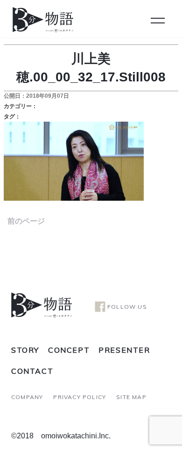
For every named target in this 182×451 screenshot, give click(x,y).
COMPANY (27, 396)
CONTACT (32, 371)
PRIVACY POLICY (79, 396)
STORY (25, 350)
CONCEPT (69, 350)
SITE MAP (131, 396)
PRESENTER (124, 350)
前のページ (26, 221)
